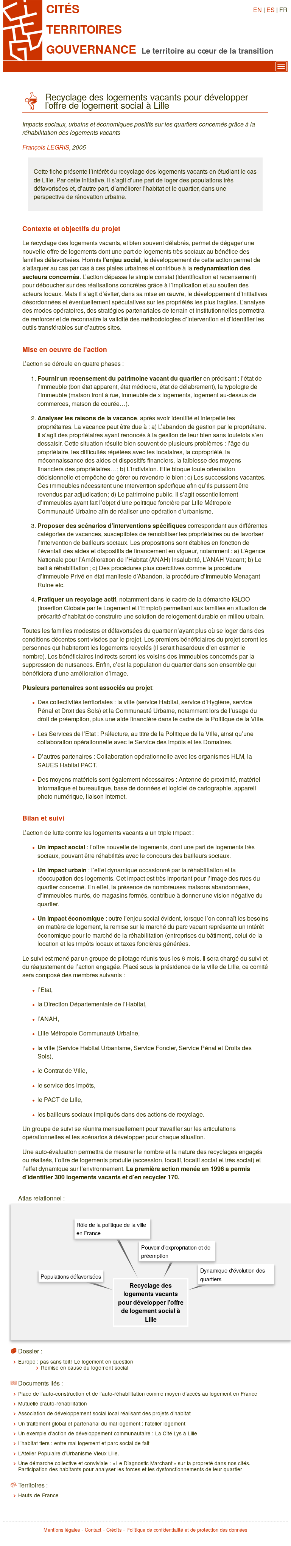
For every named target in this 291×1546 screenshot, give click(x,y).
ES (270, 9)
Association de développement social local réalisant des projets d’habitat (104, 1413)
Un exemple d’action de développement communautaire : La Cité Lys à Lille (107, 1433)
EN (257, 9)
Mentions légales (62, 1529)
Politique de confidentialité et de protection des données (186, 1529)
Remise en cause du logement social (84, 1367)
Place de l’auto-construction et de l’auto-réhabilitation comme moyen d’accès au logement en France (137, 1393)
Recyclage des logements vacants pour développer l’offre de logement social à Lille (151, 1302)
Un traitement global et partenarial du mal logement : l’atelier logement (101, 1423)
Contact (93, 1529)
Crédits (113, 1529)
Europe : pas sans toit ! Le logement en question (75, 1361)
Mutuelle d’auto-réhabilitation (52, 1403)
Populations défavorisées (70, 1276)
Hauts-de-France (38, 1495)
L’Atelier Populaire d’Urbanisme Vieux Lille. (68, 1453)
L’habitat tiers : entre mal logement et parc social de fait (83, 1443)
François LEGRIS (45, 147)
